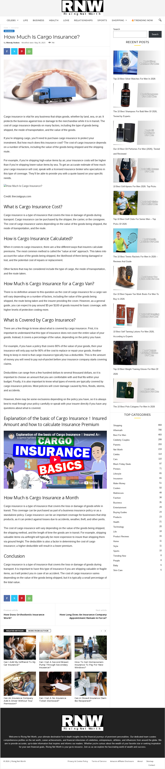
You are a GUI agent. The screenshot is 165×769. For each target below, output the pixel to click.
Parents (117, 445)
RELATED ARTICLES (15, 630)
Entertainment (119, 507)
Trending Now (119, 556)
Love (66, 20)
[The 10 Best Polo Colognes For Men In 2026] (137, 390)
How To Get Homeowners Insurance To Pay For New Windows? (89, 665)
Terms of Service (99, 761)
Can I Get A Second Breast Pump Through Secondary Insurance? (53, 665)
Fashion (117, 498)
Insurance (9, 31)
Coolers (116, 488)
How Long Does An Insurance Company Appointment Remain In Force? (83, 616)
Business (38, 20)
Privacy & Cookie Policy (78, 761)
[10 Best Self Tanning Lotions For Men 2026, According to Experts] (137, 315)
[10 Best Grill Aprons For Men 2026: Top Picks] (137, 170)
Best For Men (119, 435)
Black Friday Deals (122, 464)
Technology (118, 527)
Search (116, 29)
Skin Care (117, 570)
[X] (14, 51)
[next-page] (105, 631)
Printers (117, 469)
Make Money (119, 483)
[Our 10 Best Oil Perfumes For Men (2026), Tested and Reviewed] (137, 133)
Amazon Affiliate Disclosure (122, 761)
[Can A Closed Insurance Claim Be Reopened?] (91, 684)
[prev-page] (101, 631)
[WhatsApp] (29, 51)
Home (6, 28)
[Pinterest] (22, 51)
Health (53, 20)
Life (25, 20)
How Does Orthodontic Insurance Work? (24, 616)
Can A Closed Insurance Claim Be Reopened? (90, 699)
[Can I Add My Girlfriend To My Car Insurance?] (20, 648)
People (116, 560)
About (140, 761)
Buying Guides (120, 512)
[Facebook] (7, 51)
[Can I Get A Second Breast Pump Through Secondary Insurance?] (55, 648)
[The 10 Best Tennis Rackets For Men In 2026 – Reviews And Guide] (137, 240)
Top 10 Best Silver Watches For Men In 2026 (134, 79)
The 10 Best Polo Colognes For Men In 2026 (134, 406)
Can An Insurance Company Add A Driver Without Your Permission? (18, 701)
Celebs (11, 20)
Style (115, 546)
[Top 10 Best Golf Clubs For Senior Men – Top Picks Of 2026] (137, 203)
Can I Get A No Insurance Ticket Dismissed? (52, 699)
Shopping (118, 20)
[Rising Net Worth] (82, 8)
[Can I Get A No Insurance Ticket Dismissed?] (55, 684)
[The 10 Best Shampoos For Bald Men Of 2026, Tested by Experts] (137, 95)
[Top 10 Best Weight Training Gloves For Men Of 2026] (137, 353)
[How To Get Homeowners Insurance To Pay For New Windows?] (91, 648)
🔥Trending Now (142, 20)
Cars (115, 459)
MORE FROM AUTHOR (38, 630)
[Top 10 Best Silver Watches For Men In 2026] (137, 63)
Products (117, 517)
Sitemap (149, 761)
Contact (151, 765)
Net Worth (118, 449)
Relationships (83, 20)
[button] (160, 20)
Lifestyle (117, 474)
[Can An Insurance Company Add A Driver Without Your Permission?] (20, 684)
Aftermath (117, 430)
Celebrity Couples (121, 440)
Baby (115, 565)
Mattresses (118, 493)
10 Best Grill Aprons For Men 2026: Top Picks (134, 186)
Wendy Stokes (12, 42)
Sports (102, 20)
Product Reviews (121, 536)
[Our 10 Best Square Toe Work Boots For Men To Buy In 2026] (137, 278)
